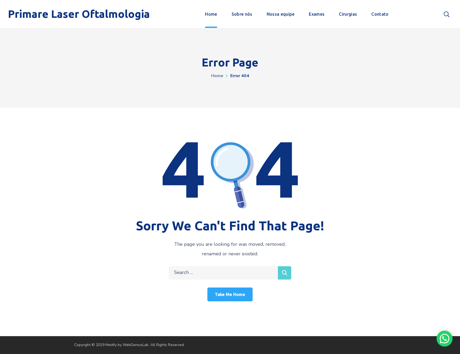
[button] (445, 339)
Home (217, 76)
